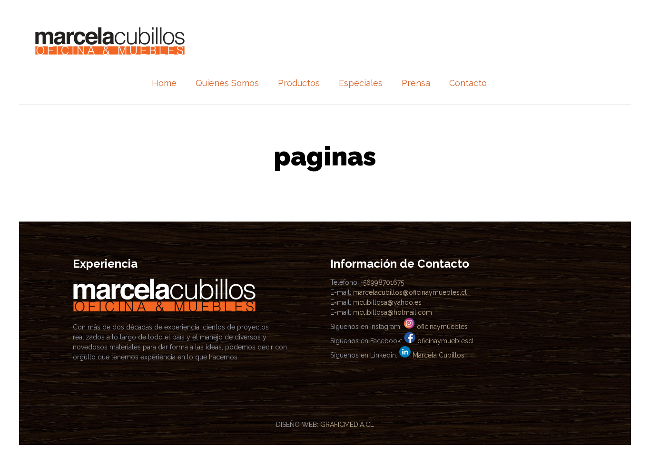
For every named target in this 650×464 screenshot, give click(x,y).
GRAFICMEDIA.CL (347, 424)
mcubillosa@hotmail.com (392, 312)
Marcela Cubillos (438, 355)
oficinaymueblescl (445, 341)
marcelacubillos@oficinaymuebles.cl (410, 292)
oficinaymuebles (442, 326)
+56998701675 (382, 282)
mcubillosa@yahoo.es (387, 302)
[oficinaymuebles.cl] (110, 40)
